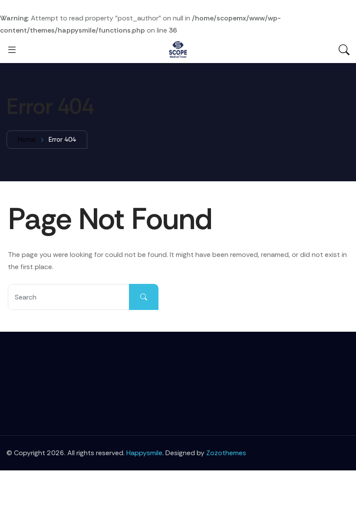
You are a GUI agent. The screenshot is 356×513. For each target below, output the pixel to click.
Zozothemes (226, 452)
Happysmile (144, 452)
